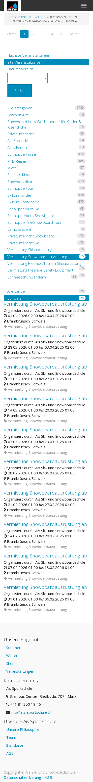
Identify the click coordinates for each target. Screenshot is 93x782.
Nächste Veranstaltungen (28, 55)
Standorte (14, 745)
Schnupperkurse (45, 154)
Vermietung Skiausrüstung (45, 249)
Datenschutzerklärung (22, 777)
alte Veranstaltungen (25, 62)
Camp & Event (45, 229)
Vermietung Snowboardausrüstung (45, 256)
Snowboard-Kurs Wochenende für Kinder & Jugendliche (45, 124)
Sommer (13, 647)
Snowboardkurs (45, 181)
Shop (10, 663)
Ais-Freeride (45, 140)
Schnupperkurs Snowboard (45, 215)
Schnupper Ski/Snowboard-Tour (45, 222)
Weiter (74, 34)
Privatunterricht (45, 133)
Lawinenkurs (45, 114)
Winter (12, 655)
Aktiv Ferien (45, 147)
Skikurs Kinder (45, 195)
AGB (10, 753)
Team (11, 737)
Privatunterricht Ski (45, 242)
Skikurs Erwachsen (45, 201)
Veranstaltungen (20, 671)
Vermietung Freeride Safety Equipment (45, 270)
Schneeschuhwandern (41, 277)
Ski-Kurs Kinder (45, 174)
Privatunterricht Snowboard (45, 235)
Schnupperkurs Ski (45, 208)
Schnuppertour (45, 188)
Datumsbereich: (20, 68)
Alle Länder (45, 291)
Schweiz (45, 298)
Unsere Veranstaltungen (25, 17)
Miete (45, 167)
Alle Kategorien (45, 107)
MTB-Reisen (45, 161)
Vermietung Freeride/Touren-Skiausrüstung (45, 264)
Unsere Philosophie (22, 729)
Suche (20, 90)
